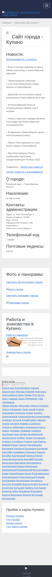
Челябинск (8, 402)
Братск (6, 495)
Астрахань (39, 438)
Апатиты (7, 427)
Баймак (6, 445)
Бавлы (42, 441)
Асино (29, 438)
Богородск (36, 480)
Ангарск (14, 423)
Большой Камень (24, 487)
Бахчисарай (19, 455)
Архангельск (9, 438)
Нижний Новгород (35, 391)
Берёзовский (9, 470)
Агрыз (5, 409)
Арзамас (15, 430)
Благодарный (27, 477)
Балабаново (35, 445)
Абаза (5, 405)
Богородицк (23, 480)
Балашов (42, 448)
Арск (16, 434)
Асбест (21, 438)
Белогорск (8, 463)
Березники (31, 466)
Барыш (41, 452)
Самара (12, 398)
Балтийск (7, 452)
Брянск (27, 495)
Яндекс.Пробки (15, 516)
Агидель (44, 405)
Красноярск (8, 391)
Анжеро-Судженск (30, 423)
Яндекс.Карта (14, 523)
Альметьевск (29, 420)
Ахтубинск (17, 441)
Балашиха (30, 448)
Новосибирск (9, 395)
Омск (21, 395)
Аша (35, 441)
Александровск (27, 416)
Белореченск (33, 463)
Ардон (5, 430)
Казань (35, 388)
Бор (36, 487)
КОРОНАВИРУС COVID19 (21, 59)
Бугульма (37, 495)
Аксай (31, 409)
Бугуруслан (8, 498)
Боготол (7, 484)
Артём (23, 434)
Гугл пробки (13, 519)
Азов (25, 409)
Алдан (29, 413)
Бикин (5, 473)
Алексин (7, 420)
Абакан (14, 405)
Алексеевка (43, 416)
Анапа (5, 423)
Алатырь (20, 413)
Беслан (37, 470)
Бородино (36, 491)
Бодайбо (17, 484)
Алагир (40, 409)
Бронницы (16, 495)
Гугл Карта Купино (16, 526)
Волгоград (8, 388)
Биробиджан (17, 473)
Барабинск (19, 452)
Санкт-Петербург (27, 398)
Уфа (40, 398)
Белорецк (20, 463)
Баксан (23, 445)
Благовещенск (40, 473)
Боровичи (24, 491)
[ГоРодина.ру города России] (26, 568)
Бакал (14, 445)
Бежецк (30, 455)
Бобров (40, 477)
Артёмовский (35, 434)
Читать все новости (31, 167)
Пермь (28, 395)
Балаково (7, 448)
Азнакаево (16, 409)
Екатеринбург (23, 388)
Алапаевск (8, 413)
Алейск (38, 413)
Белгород (17, 459)
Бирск (28, 473)
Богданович (9, 480)
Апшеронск (32, 427)
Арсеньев (7, 434)
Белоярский (9, 466)
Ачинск (28, 441)
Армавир (25, 430)
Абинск (34, 405)
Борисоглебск (10, 491)
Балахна (19, 448)
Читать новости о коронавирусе (24, 172)
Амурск (41, 420)
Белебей (29, 459)
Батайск (6, 455)
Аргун (42, 427)
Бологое (43, 484)
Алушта (16, 420)
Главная (26, 573)
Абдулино (24, 405)
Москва (20, 391)
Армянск (36, 430)
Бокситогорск (30, 484)
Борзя (42, 487)
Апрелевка (18, 427)
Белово (38, 459)
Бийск (45, 470)
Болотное (7, 487)
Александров (9, 416)
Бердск (20, 466)
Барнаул (31, 452)
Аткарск (6, 441)
